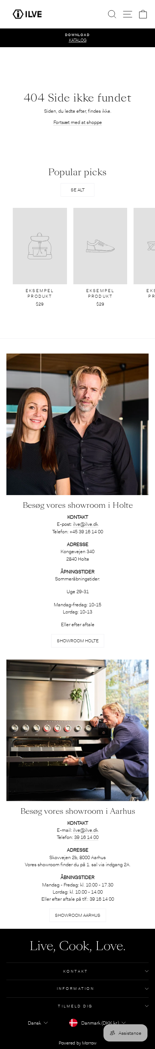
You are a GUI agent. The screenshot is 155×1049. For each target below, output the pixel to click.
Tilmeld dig (75, 1006)
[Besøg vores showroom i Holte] (77, 424)
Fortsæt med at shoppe (77, 122)
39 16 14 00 (86, 837)
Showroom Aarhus (77, 915)
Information (75, 988)
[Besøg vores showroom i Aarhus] (77, 730)
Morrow (89, 1043)
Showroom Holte (78, 641)
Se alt (78, 190)
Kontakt (75, 971)
